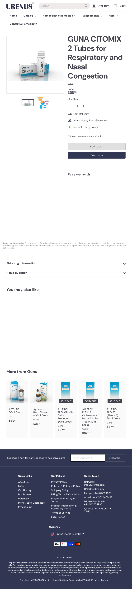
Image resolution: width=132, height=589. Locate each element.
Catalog (29, 15)
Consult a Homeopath (23, 24)
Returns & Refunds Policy (65, 486)
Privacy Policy (59, 482)
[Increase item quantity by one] (83, 105)
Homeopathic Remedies (58, 15)
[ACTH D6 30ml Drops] (17, 403)
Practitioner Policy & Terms (63, 500)
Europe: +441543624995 (97, 493)
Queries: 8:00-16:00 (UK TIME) (98, 510)
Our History (24, 490)
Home (13, 15)
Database (23, 498)
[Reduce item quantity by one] (71, 105)
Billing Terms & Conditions (66, 494)
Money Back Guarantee (31, 502)
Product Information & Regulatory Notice (64, 507)
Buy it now (97, 155)
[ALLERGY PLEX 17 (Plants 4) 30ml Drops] (115, 406)
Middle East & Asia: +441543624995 (95, 503)
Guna (32, 371)
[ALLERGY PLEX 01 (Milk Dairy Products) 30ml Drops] (66, 407)
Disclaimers (24, 494)
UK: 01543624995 (94, 489)
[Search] (86, 6)
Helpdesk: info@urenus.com (94, 483)
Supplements (91, 15)
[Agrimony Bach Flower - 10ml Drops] (41, 404)
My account (25, 507)
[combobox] (64, 6)
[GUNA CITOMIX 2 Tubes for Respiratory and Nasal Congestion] (96, 193)
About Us (23, 482)
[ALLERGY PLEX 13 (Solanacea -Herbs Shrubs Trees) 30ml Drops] (90, 409)
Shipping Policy (59, 490)
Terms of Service (60, 512)
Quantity (73, 98)
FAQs (21, 486)
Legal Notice (58, 517)
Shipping (72, 136)
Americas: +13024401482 (98, 497)
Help (112, 15)
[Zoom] (35, 64)
